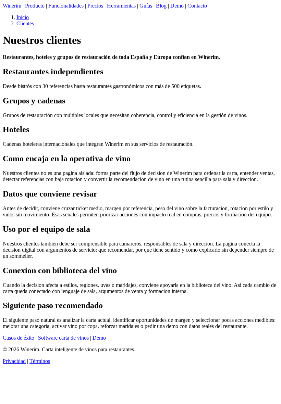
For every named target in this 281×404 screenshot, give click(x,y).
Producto (35, 6)
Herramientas (121, 6)
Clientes (25, 23)
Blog (161, 6)
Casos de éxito (18, 338)
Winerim (12, 6)
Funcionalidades (66, 6)
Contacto (197, 6)
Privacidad (14, 361)
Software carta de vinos (63, 338)
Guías (145, 6)
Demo (177, 6)
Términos (39, 361)
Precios (95, 6)
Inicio (22, 17)
